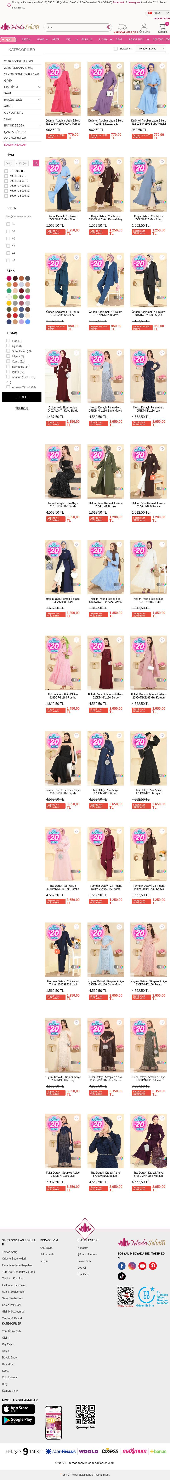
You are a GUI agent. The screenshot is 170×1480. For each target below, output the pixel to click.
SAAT (119, 39)
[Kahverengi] (28, 310)
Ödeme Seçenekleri (14, 1258)
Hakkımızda (47, 1254)
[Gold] (9, 304)
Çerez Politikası (11, 1305)
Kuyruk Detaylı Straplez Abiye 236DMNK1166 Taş (63, 1078)
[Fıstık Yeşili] (16, 297)
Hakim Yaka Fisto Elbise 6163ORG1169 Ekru (148, 600)
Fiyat (10, 155)
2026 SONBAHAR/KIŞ (18, 61)
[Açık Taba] (22, 279)
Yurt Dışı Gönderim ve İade (18, 1271)
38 (13, 231)
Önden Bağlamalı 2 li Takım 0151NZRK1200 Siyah (148, 313)
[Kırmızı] (16, 316)
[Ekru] (9, 297)
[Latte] (16, 322)
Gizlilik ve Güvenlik (13, 1285)
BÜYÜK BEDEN (103, 40)
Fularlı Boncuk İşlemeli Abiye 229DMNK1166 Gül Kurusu (148, 696)
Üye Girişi (83, 1274)
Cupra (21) (18, 361)
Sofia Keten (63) (22, 351)
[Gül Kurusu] (22, 304)
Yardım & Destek (12, 1318)
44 (13, 253)
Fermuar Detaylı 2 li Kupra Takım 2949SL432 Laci (63, 983)
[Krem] (28, 316)
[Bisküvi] (16, 291)
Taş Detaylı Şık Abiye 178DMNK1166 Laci (106, 792)
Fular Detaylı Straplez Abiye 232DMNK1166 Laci (63, 1174)
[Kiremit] (9, 316)
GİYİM (40, 39)
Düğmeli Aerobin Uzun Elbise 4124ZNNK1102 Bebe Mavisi (148, 122)
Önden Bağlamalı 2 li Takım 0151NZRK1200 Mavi (105, 313)
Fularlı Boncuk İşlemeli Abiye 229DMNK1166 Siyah (62, 792)
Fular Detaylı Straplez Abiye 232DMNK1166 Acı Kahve (106, 1078)
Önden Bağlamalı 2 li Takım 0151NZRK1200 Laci (63, 313)
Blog (4, 1384)
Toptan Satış (9, 1252)
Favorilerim (84, 1261)
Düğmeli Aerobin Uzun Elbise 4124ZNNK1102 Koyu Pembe (62, 122)
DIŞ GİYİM (69, 40)
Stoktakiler (125, 48)
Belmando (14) (20, 366)
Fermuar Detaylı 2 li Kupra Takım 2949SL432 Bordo (105, 887)
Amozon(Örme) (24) (24, 387)
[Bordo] (22, 291)
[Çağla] (28, 291)
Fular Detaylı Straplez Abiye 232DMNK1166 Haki (148, 1078)
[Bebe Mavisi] (22, 285)
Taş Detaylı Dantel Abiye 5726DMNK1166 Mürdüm (149, 1174)
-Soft (64, 1474)
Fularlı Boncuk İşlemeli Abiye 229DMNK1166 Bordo (105, 696)
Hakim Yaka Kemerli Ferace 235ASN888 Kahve (148, 505)
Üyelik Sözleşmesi (13, 1291)
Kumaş (11, 333)
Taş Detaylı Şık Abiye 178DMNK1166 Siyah (149, 792)
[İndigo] (22, 310)
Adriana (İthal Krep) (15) (20, 380)
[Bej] (28, 285)
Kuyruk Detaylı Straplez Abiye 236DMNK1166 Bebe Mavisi (106, 983)
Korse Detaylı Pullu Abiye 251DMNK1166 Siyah (62, 505)
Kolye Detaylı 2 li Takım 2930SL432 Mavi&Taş (148, 218)
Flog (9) (16, 340)
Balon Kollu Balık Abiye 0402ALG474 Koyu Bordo (63, 409)
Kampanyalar (10, 1390)
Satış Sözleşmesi (12, 1298)
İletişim (44, 1261)
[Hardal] (16, 310)
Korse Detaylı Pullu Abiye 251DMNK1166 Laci (148, 409)
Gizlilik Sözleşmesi (13, 1311)
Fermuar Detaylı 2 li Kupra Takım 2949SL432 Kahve (148, 887)
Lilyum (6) (18, 356)
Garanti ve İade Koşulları (17, 1265)
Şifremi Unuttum (87, 1254)
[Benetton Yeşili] (9, 291)
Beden (11, 208)
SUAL (8, 119)
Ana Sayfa (46, 1247)
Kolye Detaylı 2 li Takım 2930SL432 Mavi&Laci (63, 218)
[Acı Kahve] (16, 279)
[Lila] (22, 322)
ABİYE (56, 39)
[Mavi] (28, 322)
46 (13, 260)
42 (13, 245)
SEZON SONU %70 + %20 (26, 40)
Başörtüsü (8, 1364)
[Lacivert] (9, 322)
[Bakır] (16, 285)
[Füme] (22, 297)
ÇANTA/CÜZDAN (15, 132)
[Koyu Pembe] (9, 279)
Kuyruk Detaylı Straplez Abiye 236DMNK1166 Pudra (149, 983)
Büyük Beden (10, 1357)
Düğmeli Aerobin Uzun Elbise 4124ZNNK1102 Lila (105, 122)
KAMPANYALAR (15, 144)
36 (13, 224)
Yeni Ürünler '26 (11, 1331)
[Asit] (9, 285)
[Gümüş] (28, 304)
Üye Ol (82, 1267)
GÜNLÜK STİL (86, 40)
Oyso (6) (17, 346)
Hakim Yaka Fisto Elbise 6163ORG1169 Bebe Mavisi (105, 600)
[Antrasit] (28, 279)
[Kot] (22, 316)
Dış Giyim (8, 1344)
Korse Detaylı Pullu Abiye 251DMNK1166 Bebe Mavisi (106, 409)
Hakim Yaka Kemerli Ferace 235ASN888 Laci (63, 600)
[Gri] (16, 304)
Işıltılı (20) (18, 371)
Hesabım (83, 1247)
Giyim (5, 1337)
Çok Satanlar (10, 1377)
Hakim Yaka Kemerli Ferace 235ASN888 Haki (106, 505)
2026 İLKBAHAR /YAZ (18, 67)
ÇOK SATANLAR (15, 138)
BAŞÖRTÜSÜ (136, 39)
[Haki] (9, 310)
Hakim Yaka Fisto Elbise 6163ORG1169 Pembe (63, 696)
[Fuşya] (28, 297)
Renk (10, 270)
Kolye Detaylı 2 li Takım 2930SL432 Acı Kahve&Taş (105, 218)
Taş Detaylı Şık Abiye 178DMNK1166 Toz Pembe (63, 887)
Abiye (5, 1350)
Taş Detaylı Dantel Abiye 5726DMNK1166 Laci (105, 1174)
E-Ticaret (73, 1474)
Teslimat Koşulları (13, 1278)
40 (13, 238)
